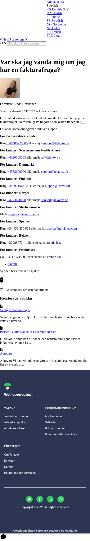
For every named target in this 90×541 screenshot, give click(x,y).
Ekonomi (18, 39)
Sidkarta (50, 422)
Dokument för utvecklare (61, 434)
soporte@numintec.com (61, 228)
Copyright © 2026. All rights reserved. (45, 507)
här (82, 122)
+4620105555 (16, 157)
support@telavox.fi (57, 186)
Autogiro (6, 353)
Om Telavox (11, 454)
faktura (13, 264)
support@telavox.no (54, 200)
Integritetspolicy (15, 422)
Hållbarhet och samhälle (20, 473)
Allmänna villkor (14, 428)
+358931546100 (18, 186)
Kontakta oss (55, 2)
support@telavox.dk (54, 171)
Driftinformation (55, 428)
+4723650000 (16, 200)
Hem (6, 39)
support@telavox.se (56, 143)
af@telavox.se (50, 157)
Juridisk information (17, 416)
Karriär (8, 467)
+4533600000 (16, 171)
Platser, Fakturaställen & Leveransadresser (28, 332)
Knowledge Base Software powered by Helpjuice (45, 531)
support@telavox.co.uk (23, 214)
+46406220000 (17, 143)
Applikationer (53, 416)
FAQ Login (54, 35)
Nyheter (9, 461)
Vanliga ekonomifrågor (15, 310)
